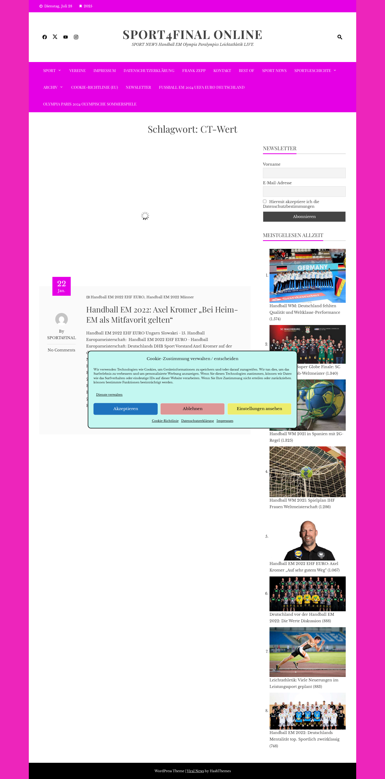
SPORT (49, 70)
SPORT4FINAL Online (193, 34)
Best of (246, 70)
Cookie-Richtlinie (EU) (94, 87)
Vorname (271, 164)
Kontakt (222, 70)
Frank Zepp (194, 70)
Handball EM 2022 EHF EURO (117, 297)
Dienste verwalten (109, 394)
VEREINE (77, 70)
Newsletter (138, 87)
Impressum (225, 421)
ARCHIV (50, 87)
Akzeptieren (125, 408)
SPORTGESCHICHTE (312, 70)
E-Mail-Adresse (277, 183)
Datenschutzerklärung (197, 421)
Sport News (274, 70)
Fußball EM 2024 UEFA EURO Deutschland (202, 87)
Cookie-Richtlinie (165, 421)
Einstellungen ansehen (259, 408)
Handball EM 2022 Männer (170, 297)
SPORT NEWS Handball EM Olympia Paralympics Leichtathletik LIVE (193, 44)
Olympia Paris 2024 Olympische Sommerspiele (89, 104)
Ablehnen (192, 408)
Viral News (195, 771)
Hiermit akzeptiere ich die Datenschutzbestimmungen (291, 204)
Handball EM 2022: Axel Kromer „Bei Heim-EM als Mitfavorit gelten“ (162, 314)
